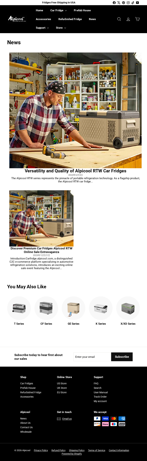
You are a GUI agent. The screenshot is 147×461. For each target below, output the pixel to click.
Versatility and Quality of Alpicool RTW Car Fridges (75, 170)
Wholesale (26, 431)
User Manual (101, 392)
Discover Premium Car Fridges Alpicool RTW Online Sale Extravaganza (41, 250)
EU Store (62, 392)
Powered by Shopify (72, 453)
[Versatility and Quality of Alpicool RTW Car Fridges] (75, 110)
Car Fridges (26, 383)
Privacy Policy (41, 450)
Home (39, 10)
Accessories (43, 19)
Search (97, 387)
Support (41, 27)
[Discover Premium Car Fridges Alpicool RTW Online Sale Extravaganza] (41, 218)
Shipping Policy (76, 450)
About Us (25, 422)
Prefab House (82, 10)
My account (100, 401)
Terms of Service (96, 450)
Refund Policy (58, 450)
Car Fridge (57, 10)
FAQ (96, 383)
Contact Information (119, 450)
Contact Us (26, 427)
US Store (62, 383)
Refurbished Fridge (70, 19)
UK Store (62, 387)
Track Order (100, 396)
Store (59, 27)
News (92, 19)
